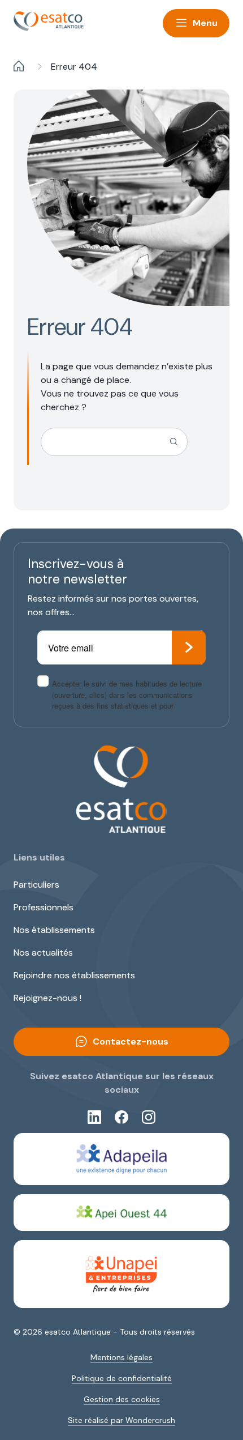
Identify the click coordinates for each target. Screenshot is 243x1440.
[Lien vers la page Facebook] (121, 1117)
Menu (205, 23)
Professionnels (43, 907)
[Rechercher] (173, 442)
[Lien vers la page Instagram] (148, 1117)
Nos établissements (54, 930)
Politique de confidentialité (122, 1378)
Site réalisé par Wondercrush (121, 1420)
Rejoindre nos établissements (74, 975)
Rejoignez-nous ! (47, 998)
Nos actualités (43, 952)
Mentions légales (121, 1357)
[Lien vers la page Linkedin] (94, 1117)
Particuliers (36, 885)
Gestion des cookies (122, 1399)
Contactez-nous (130, 1041)
